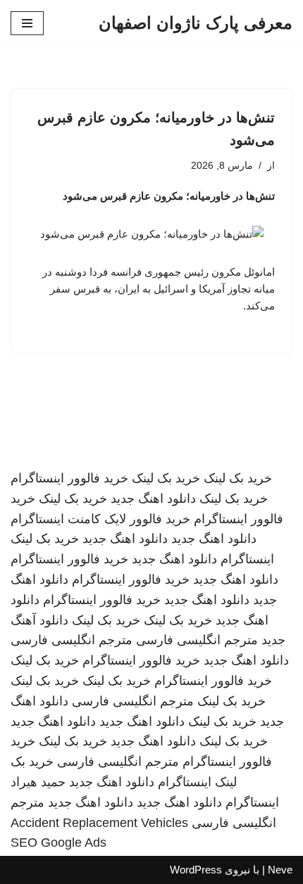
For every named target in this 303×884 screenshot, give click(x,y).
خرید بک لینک (238, 478)
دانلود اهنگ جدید (153, 499)
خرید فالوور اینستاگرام (69, 478)
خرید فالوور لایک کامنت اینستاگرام (100, 519)
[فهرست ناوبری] (27, 23)
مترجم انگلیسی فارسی (197, 640)
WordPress (196, 870)
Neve (280, 870)
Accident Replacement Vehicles (99, 823)
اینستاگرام (247, 559)
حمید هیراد (38, 782)
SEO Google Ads (58, 842)
